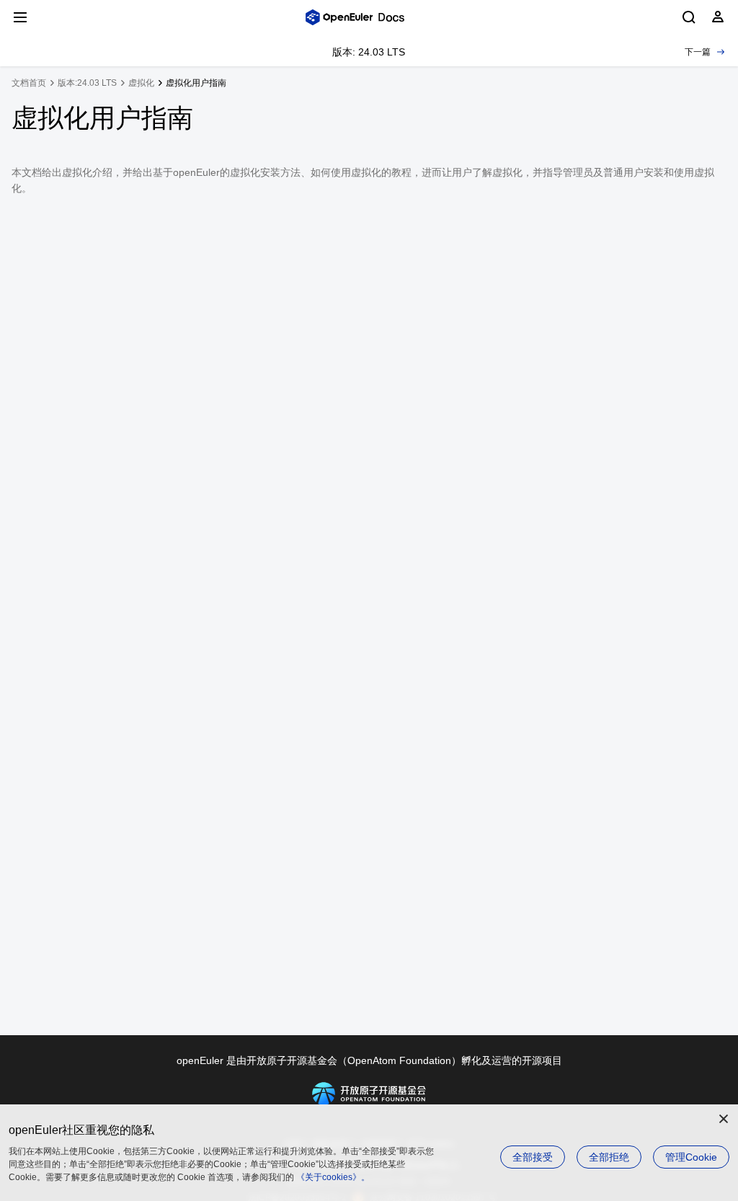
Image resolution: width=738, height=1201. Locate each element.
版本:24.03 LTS (87, 83)
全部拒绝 (609, 1157)
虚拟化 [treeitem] (141, 83)
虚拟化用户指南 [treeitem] (196, 83)
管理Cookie (691, 1157)
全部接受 (532, 1157)
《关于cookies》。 (333, 1177)
